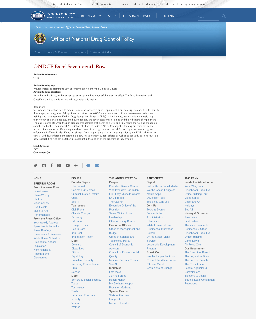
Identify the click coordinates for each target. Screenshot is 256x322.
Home (52, 15)
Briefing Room (90, 16)
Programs (79, 52)
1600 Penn (167, 16)
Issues (112, 16)
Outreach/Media (100, 52)
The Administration (138, 16)
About (38, 52)
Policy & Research (58, 52)
